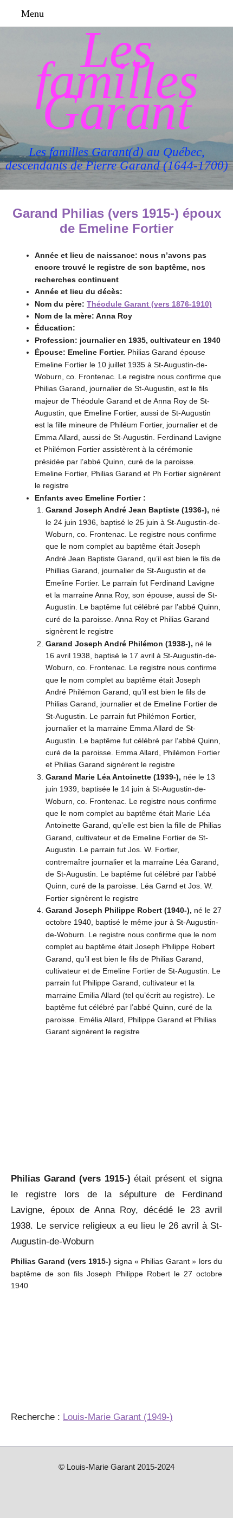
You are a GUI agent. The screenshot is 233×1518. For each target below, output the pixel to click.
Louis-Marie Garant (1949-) (118, 1417)
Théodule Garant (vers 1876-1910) (149, 304)
